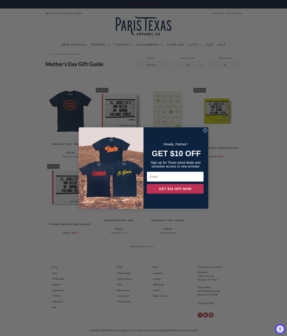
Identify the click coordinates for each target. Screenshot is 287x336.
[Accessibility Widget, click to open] (280, 329)
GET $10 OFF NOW (175, 189)
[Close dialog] (205, 130)
